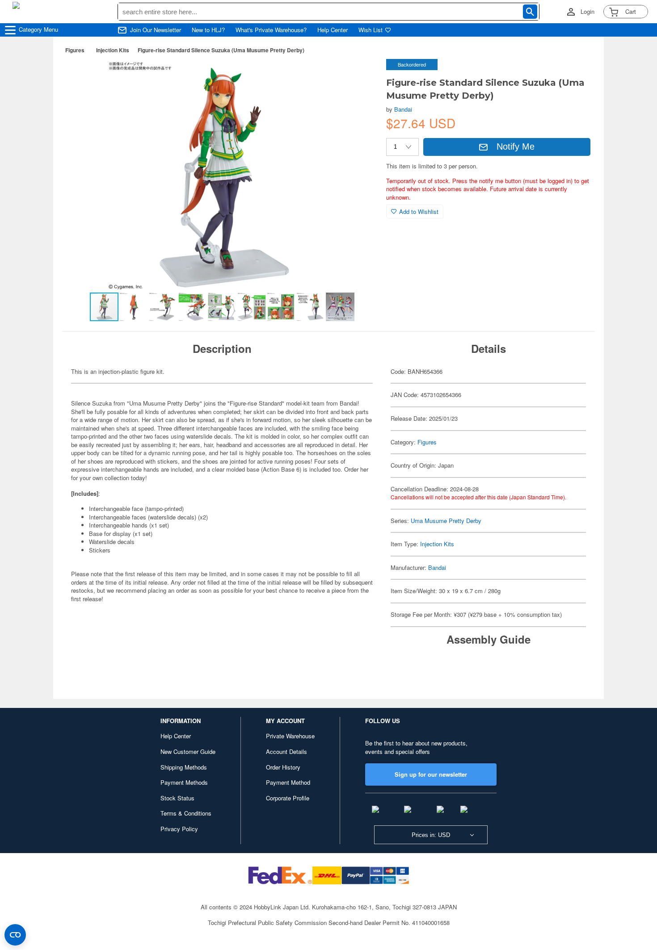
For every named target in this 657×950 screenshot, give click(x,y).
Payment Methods (184, 782)
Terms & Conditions (185, 813)
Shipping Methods (183, 767)
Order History (283, 767)
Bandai (403, 109)
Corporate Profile (287, 798)
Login (587, 12)
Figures (74, 50)
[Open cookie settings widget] (15, 935)
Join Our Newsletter (155, 30)
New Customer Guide (187, 751)
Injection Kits (112, 50)
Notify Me (516, 146)
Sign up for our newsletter (431, 774)
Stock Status (177, 798)
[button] (361, 75)
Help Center (332, 30)
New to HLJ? (208, 30)
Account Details (286, 751)
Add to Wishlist (418, 211)
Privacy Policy (179, 828)
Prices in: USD (431, 835)
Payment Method (288, 782)
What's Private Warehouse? (271, 30)
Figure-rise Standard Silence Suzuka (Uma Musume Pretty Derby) (221, 50)
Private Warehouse (290, 736)
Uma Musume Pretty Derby (446, 520)
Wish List (370, 30)
